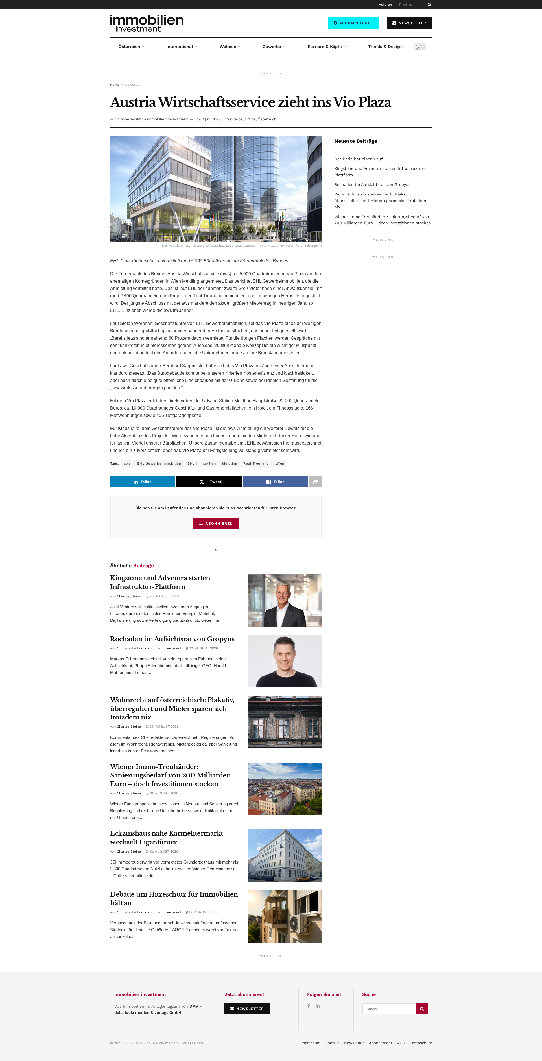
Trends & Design (385, 46)
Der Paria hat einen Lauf (359, 159)
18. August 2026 (202, 912)
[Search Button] (428, 4)
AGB (401, 1043)
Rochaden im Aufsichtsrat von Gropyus (172, 639)
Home (115, 85)
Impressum (310, 1043)
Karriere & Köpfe (325, 46)
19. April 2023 (209, 119)
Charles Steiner (129, 596)
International (179, 46)
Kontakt (332, 1043)
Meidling (229, 463)
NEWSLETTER (411, 23)
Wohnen (228, 46)
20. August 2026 (163, 596)
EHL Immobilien (201, 463)
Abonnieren (219, 523)
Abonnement (380, 1043)
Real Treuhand (256, 463)
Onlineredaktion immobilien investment (153, 119)
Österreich (129, 46)
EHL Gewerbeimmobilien (159, 463)
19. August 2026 (163, 793)
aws (127, 463)
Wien (280, 463)
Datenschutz (421, 1043)
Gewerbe (272, 46)
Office (250, 119)
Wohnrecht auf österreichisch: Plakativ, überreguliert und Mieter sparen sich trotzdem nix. (172, 708)
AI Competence (355, 23)
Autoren (385, 4)
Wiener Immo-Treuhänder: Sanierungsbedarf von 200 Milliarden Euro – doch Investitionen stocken (170, 775)
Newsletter (354, 1043)
